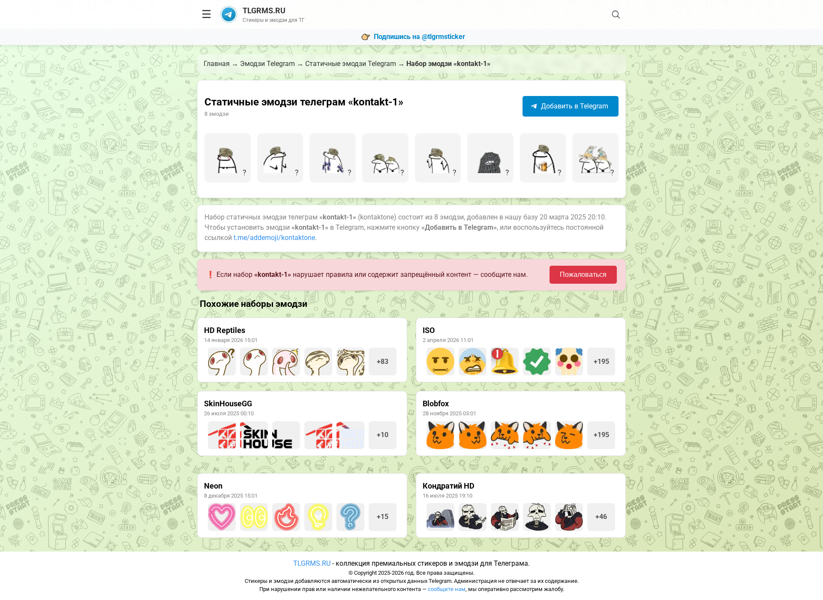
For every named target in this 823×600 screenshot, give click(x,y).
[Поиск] (616, 14)
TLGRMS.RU (311, 563)
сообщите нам (447, 589)
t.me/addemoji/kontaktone (274, 238)
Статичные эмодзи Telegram (350, 64)
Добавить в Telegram (573, 106)
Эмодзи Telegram (267, 64)
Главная (217, 64)
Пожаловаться (583, 274)
